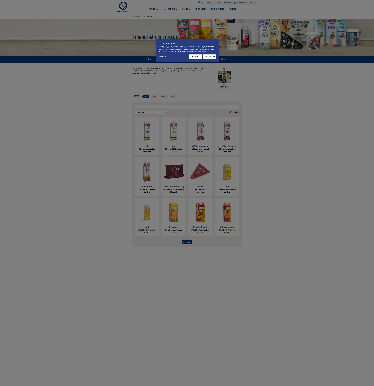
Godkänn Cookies (210, 56)
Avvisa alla (195, 56)
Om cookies (202, 51)
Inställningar (163, 56)
